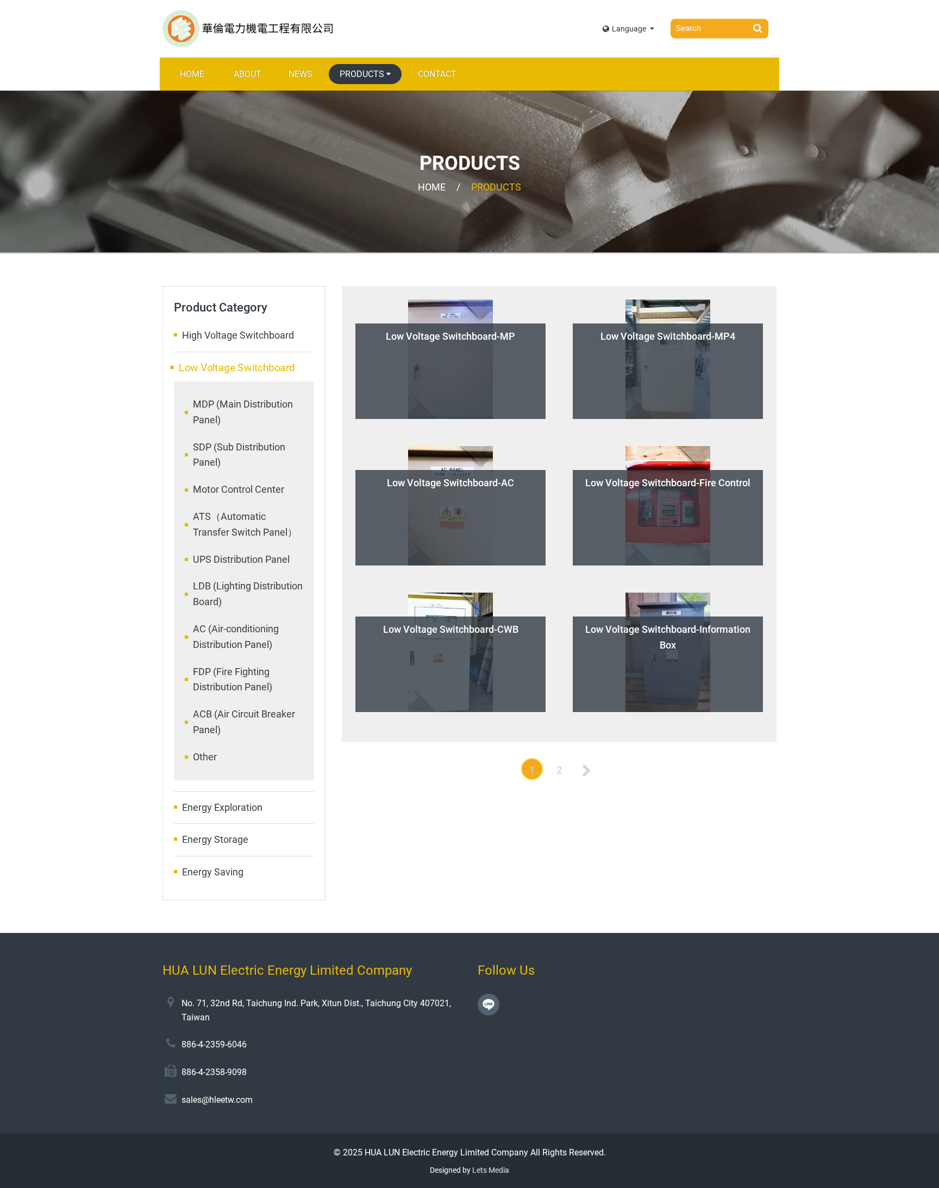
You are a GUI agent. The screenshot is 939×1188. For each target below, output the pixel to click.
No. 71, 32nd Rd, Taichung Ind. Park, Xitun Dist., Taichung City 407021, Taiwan (316, 1010)
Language (630, 28)
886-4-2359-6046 (214, 1044)
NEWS (300, 74)
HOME (192, 74)
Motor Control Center (238, 489)
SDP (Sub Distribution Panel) (239, 454)
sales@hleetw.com (217, 1100)
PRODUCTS (362, 74)
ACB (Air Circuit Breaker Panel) (244, 721)
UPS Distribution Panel (241, 559)
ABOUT (247, 74)
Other (205, 757)
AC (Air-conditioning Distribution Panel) (236, 636)
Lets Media (490, 1170)
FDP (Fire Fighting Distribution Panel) (232, 679)
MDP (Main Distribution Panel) (243, 411)
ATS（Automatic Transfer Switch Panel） (245, 524)
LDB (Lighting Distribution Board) (248, 593)
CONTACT (437, 74)
